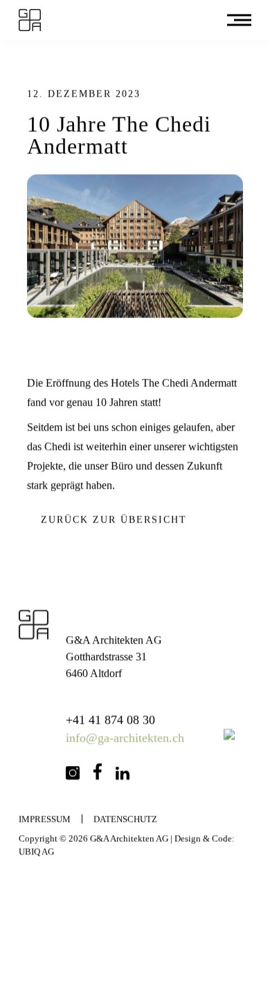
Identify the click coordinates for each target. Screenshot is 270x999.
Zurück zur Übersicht (114, 519)
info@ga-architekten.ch (125, 738)
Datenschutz (125, 819)
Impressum (45, 819)
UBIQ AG (36, 852)
